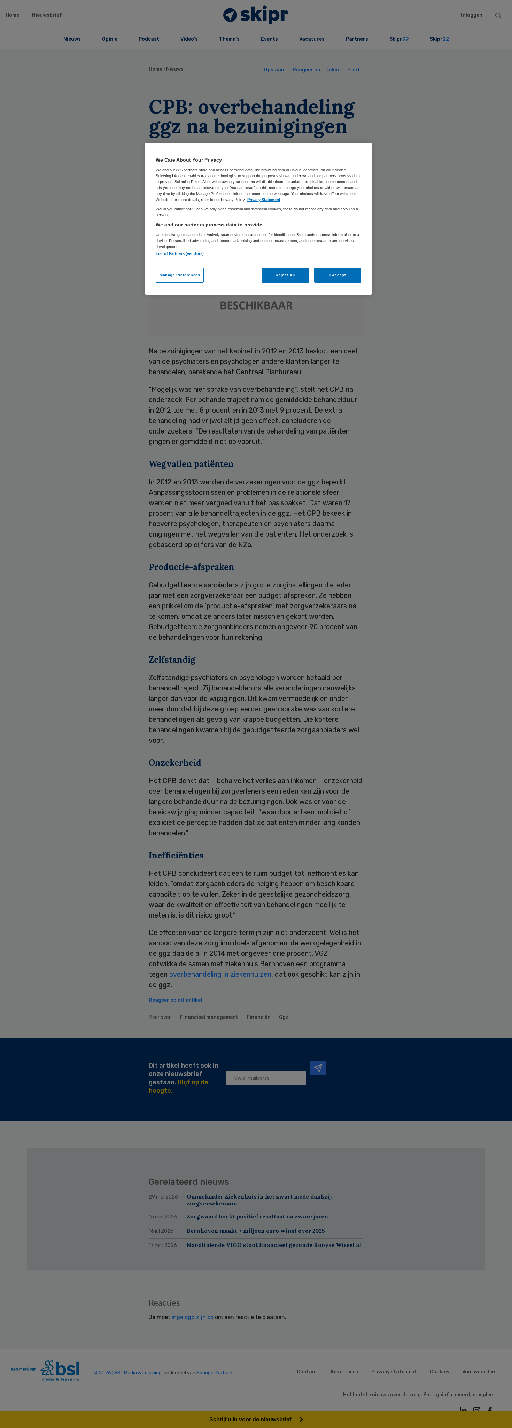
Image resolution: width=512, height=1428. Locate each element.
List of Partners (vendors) (180, 253)
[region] (258, 219)
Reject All (285, 275)
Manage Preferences (180, 275)
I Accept (337, 275)
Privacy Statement (263, 199)
